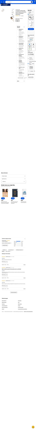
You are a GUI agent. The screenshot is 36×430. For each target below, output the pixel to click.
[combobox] (19, 2)
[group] (19, 15)
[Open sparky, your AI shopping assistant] (33, 427)
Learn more (31, 68)
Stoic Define (19, 300)
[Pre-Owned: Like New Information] (30, 25)
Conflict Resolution (4, 305)
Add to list (31, 71)
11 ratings (22, 15)
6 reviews (6, 241)
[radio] (17, 20)
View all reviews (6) (13, 292)
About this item (4, 172)
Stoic (18, 302)
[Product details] (25, 176)
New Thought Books (5, 307)
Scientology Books (20, 307)
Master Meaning (4, 300)
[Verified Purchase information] (10, 256)
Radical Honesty (4, 302)
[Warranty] (24, 181)
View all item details (20, 77)
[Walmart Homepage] (3, 2)
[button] (11, 16)
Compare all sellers (31, 77)
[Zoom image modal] (12, 14)
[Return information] (28, 15)
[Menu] (1, 2)
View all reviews (5, 245)
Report (25, 264)
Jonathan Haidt (18, 9)
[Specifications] (25, 179)
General (19, 305)
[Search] (31, 2)
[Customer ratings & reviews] (25, 238)
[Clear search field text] (30, 2)
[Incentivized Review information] (7, 262)
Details (33, 63)
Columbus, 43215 (30, 52)
